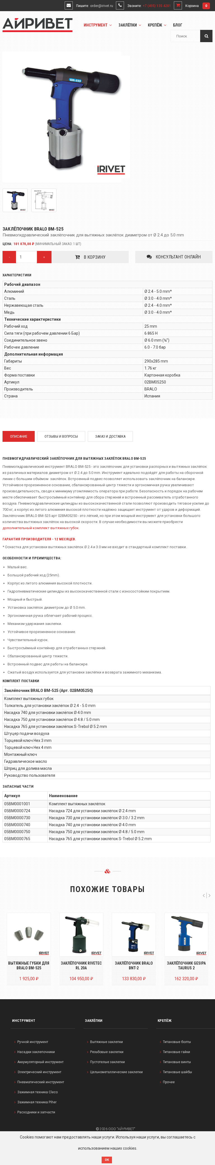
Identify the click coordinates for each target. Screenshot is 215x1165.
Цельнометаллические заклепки (116, 1072)
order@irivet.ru (101, 6)
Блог (177, 25)
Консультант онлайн (178, 257)
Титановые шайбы (177, 1072)
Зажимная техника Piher (37, 1102)
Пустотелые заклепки (107, 1062)
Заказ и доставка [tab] (110, 436)
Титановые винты (177, 1062)
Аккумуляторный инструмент (40, 1062)
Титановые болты (177, 1042)
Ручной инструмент (32, 1042)
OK (107, 1160)
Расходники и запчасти (36, 1112)
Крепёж (155, 25)
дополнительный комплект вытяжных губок (41, 528)
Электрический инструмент (39, 1072)
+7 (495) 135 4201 (157, 6)
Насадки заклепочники (36, 1052)
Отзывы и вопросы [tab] (61, 436)
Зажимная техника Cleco (37, 1092)
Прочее (169, 1082)
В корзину (94, 257)
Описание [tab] (18, 436)
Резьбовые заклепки (106, 1052)
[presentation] (204, 895)
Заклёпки (128, 25)
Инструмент (96, 25)
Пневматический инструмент (40, 1082)
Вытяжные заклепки (106, 1042)
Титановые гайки (176, 1052)
